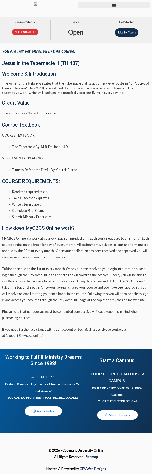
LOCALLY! (72, 397)
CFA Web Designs (93, 469)
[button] (114, 5)
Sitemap (92, 457)
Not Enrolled (25, 32)
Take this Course (127, 32)
